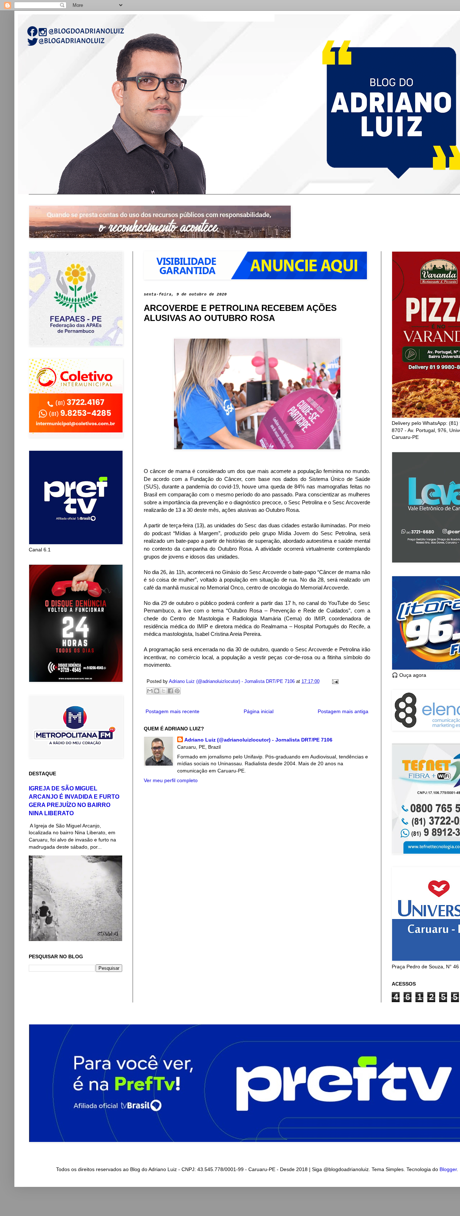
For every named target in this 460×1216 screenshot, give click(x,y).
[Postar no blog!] (156, 690)
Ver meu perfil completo (171, 780)
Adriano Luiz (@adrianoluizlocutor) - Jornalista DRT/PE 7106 (258, 740)
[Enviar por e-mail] (149, 690)
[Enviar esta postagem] (334, 681)
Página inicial (258, 711)
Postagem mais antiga (343, 711)
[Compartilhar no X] (163, 690)
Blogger (448, 1169)
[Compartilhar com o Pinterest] (177, 690)
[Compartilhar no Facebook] (170, 690)
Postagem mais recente (172, 711)
